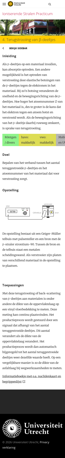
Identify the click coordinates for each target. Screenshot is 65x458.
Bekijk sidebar (18, 48)
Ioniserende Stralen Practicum (27, 13)
